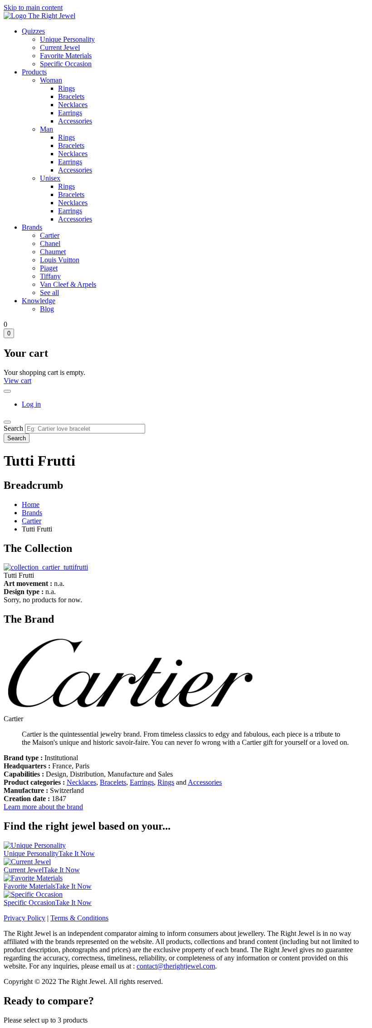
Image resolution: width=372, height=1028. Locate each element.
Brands (32, 227)
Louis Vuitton (59, 260)
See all (49, 292)
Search (13, 428)
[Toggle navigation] (7, 422)
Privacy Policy (24, 918)
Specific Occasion (66, 64)
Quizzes (33, 31)
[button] (46, 567)
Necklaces (73, 104)
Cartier (49, 235)
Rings (66, 88)
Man (46, 129)
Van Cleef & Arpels (68, 284)
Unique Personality (67, 39)
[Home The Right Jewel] (39, 16)
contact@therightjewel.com (176, 966)
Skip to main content (33, 7)
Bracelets (71, 96)
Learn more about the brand (43, 807)
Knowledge (38, 301)
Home (30, 504)
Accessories (75, 121)
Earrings (70, 113)
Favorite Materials (66, 55)
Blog (47, 309)
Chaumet (53, 252)
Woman (51, 80)
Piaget (49, 268)
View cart (17, 380)
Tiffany (50, 276)
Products (34, 72)
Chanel (50, 243)
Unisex (50, 178)
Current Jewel (60, 47)
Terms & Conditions (79, 918)
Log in (31, 404)
